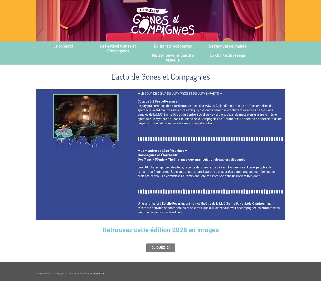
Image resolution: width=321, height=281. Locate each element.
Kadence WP (97, 273)
